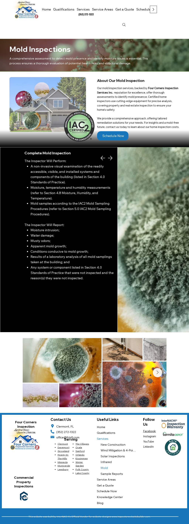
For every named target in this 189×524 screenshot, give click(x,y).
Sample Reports (112, 474)
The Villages (82, 443)
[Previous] (103, 158)
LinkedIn (148, 446)
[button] (102, 9)
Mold (104, 468)
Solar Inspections (113, 456)
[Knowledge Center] (131, 497)
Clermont (63, 443)
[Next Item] (157, 372)
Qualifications (106, 433)
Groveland (63, 451)
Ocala (78, 447)
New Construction (113, 444)
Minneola (63, 462)
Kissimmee (81, 458)
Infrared (106, 462)
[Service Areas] (131, 480)
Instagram (149, 436)
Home (101, 427)
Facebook (149, 431)
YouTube (148, 441)
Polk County (82, 469)
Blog (100, 503)
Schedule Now (107, 491)
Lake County (82, 473)
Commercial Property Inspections (24, 481)
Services (102, 438)
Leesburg (63, 469)
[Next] (110, 158)
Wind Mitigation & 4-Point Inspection (118, 450)
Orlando (80, 454)
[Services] (131, 439)
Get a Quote (105, 485)
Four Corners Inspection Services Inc (26, 426)
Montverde (64, 465)
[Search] (124, 25)
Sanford (80, 451)
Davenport (63, 447)
